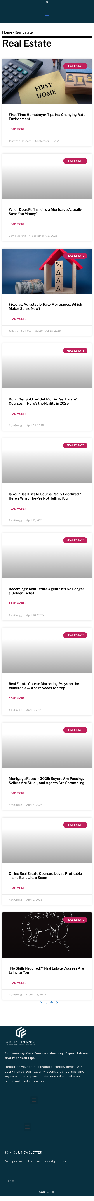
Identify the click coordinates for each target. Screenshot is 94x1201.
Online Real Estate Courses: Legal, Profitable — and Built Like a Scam (45, 875)
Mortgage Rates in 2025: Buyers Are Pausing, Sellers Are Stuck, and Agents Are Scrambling (46, 781)
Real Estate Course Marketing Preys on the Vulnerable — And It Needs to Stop (44, 686)
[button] (47, 14)
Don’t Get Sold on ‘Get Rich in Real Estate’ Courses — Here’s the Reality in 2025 (43, 401)
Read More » (18, 129)
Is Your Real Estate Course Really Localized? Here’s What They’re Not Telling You (45, 496)
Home (7, 32)
